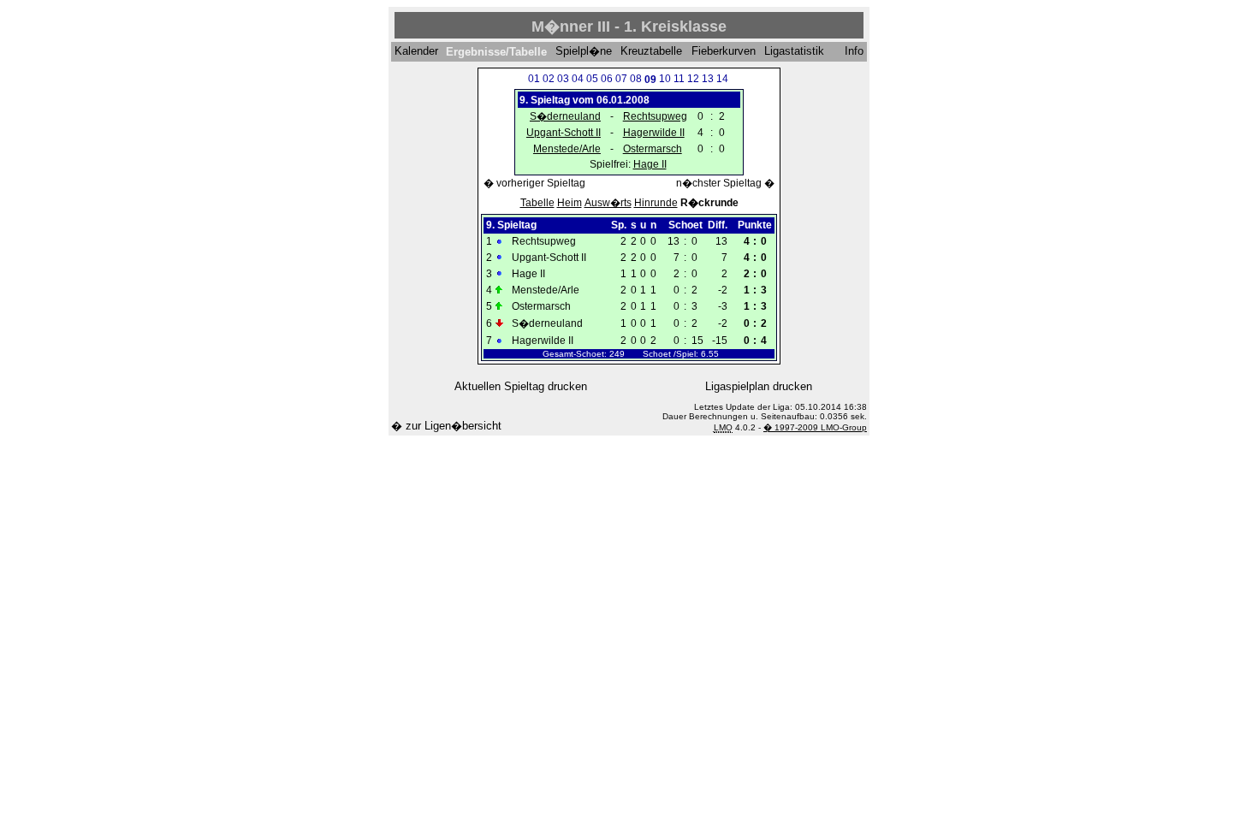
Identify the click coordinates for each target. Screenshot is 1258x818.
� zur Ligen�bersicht (446, 425)
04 (578, 79)
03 (563, 79)
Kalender (416, 51)
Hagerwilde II (654, 133)
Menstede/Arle (567, 149)
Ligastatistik (794, 51)
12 (693, 79)
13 (708, 79)
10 (665, 79)
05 (592, 79)
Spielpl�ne (583, 51)
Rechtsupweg (655, 116)
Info (854, 51)
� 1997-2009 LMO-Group (815, 427)
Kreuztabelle (651, 51)
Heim (569, 203)
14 (722, 79)
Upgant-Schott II (563, 133)
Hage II (650, 164)
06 (607, 79)
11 (679, 79)
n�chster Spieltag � (725, 183)
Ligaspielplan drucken (758, 386)
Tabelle (537, 203)
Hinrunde (656, 203)
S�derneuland (565, 116)
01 (534, 79)
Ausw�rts (608, 203)
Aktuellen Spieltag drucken (520, 386)
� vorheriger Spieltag (534, 183)
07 (621, 79)
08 (636, 79)
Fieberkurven (723, 51)
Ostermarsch (652, 149)
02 (549, 79)
